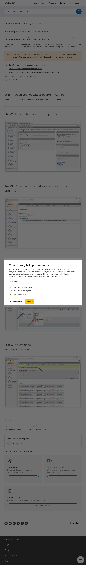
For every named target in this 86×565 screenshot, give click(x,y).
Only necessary (16, 301)
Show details (13, 281)
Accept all (29, 301)
